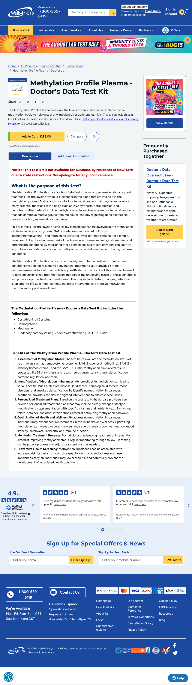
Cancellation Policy (140, 623)
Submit (112, 12)
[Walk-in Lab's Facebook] (174, 647)
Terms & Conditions (141, 617)
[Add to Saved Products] (94, 136)
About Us (102, 613)
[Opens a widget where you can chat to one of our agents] (178, 678)
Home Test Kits (51, 66)
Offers (175, 30)
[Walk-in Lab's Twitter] (175, 654)
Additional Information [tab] (73, 156)
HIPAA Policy (168, 607)
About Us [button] (94, 30)
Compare (77, 136)
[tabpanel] (73, 315)
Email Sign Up (80, 560)
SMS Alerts (173, 560)
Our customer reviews (105, 627)
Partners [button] (145, 30)
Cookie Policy (168, 601)
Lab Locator (46, 30)
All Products (29, 66)
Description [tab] (30, 156)
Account (170, 12)
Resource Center (121, 30)
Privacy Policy (137, 629)
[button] (9, 677)
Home (12, 66)
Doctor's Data (74, 66)
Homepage (103, 601)
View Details (164, 123)
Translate (153, 11)
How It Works (105, 607)
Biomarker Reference (135, 608)
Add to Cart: (36, 136)
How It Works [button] (70, 30)
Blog (162, 620)
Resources (166, 613)
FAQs (99, 620)
